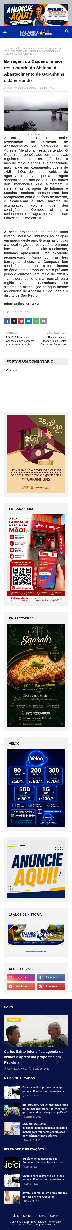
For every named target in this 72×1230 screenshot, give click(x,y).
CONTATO (55, 1215)
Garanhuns (28, 48)
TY (58, 1224)
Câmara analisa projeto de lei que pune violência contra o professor (43, 1089)
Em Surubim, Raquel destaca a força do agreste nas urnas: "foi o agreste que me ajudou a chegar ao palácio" (45, 1108)
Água (15, 311)
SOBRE (27, 1215)
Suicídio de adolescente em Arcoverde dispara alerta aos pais (43, 1160)
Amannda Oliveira (17, 1068)
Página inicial (11, 48)
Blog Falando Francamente (22, 88)
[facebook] (51, 977)
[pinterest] (51, 986)
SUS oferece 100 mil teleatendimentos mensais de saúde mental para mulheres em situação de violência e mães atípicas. (44, 1129)
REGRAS (41, 1215)
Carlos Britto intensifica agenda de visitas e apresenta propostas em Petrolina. (33, 1057)
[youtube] (21, 986)
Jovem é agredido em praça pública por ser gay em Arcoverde (44, 1194)
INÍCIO (15, 1215)
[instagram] (21, 977)
